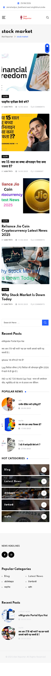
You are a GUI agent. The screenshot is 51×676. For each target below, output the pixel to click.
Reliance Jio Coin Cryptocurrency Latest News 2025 (24, 231)
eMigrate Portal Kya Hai (13, 341)
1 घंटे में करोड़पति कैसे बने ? (29, 445)
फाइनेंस (20, 421)
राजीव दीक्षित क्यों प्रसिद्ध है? (29, 404)
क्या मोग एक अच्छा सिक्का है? (29, 424)
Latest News (24, 612)
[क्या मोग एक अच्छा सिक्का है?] (8, 424)
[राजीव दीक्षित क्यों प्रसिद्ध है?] (8, 404)
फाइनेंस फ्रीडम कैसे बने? (15, 102)
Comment (38, 171)
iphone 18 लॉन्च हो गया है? (13, 360)
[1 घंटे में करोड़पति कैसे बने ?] (8, 444)
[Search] (47, 17)
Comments (39, 107)
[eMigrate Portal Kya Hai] (8, 615)
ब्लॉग (19, 401)
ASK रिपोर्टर (8, 107)
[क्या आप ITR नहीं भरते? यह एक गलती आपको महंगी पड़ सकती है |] (8, 633)
